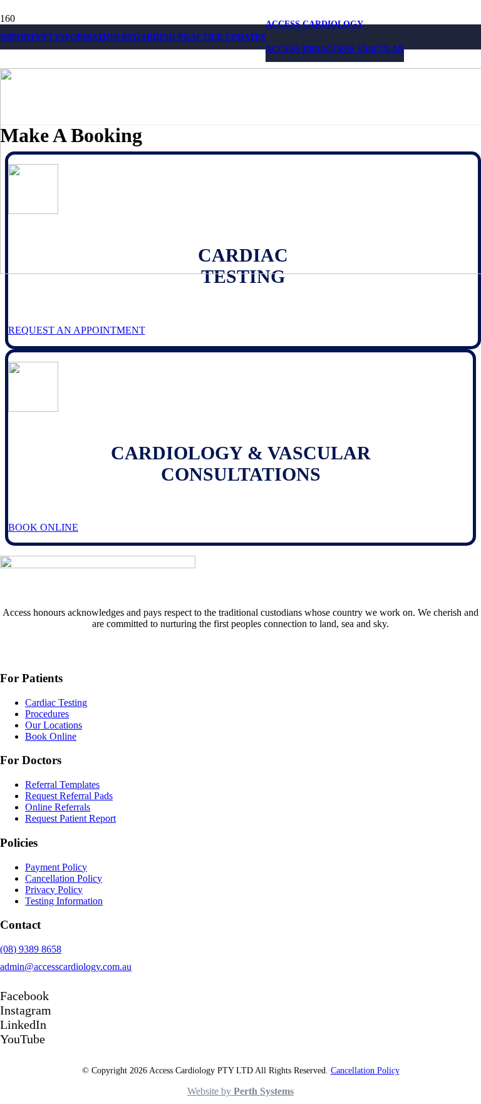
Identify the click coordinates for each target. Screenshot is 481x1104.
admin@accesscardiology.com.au (66, 966)
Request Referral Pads (69, 795)
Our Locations (53, 725)
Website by (240, 1091)
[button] (314, 24)
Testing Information (64, 901)
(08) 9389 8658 (30, 949)
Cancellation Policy (63, 878)
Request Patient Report (70, 818)
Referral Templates (62, 784)
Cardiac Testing (56, 702)
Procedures (47, 713)
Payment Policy (56, 867)
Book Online (50, 736)
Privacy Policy (54, 889)
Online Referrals (57, 807)
